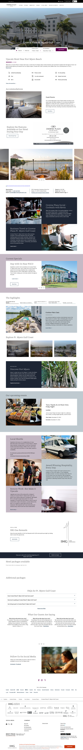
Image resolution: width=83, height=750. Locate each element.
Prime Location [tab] (67, 302)
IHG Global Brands (27, 727)
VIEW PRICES (61, 49)
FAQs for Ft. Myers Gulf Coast (41, 590)
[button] (74, 1)
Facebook (18, 664)
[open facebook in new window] (38, 680)
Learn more (64, 737)
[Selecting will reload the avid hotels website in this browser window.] (46, 712)
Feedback (62, 731)
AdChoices (62, 725)
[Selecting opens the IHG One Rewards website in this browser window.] (68, 716)
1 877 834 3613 (20, 734)
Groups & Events (53, 5)
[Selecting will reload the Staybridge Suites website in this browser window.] (59, 712)
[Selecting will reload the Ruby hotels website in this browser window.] (67, 707)
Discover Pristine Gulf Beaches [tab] (54, 302)
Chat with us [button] (11, 1)
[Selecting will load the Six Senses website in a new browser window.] (10, 707)
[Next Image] (43, 180)
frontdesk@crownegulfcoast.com (17, 192)
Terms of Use (62, 723)
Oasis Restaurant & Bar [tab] (40, 302)
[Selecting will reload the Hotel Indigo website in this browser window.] (50, 707)
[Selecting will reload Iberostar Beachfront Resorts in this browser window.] (10, 712)
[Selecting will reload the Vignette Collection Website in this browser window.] (35, 707)
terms (58, 746)
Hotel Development (28, 728)
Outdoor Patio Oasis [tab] (10, 302)
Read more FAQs (41, 608)
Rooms (26, 5)
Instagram (13, 664)
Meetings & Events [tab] (26, 302)
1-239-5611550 (16, 191)
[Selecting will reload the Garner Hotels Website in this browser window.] (41, 712)
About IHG (26, 723)
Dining (38, 5)
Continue (69, 746)
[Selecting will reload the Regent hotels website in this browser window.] (15, 707)
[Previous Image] (39, 180)
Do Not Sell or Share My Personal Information (66, 729)
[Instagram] (11, 724)
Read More (46, 626)
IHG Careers (26, 725)
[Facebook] (7, 724)
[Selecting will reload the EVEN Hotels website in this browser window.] (23, 712)
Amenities (32, 5)
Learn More (48, 328)
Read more (8, 67)
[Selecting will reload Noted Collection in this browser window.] (56, 707)
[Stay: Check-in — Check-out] (23, 50)
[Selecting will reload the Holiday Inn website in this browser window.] (35, 712)
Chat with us (26, 730)
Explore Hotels (45, 723)
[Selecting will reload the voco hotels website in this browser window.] (62, 707)
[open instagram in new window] (41, 680)
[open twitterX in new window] (44, 680)
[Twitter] (9, 724)
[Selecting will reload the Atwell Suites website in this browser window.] (51, 712)
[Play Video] (53, 133)
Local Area (44, 5)
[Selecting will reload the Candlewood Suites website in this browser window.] (73, 712)
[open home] (2, 699)
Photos (62, 5)
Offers (21, 5)
